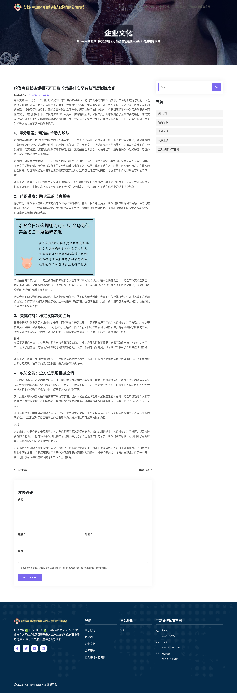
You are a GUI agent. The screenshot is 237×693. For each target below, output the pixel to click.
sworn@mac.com (171, 647)
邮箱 (88, 534)
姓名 (21, 534)
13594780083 (168, 635)
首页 (121, 7)
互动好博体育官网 (200, 7)
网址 (20, 551)
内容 (20, 500)
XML (122, 630)
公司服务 (179, 7)
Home (80, 42)
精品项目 (149, 7)
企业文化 (164, 7)
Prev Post (21, 470)
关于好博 (134, 7)
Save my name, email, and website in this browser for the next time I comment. (64, 568)
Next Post (144, 470)
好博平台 (52, 685)
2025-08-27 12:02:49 (38, 95)
